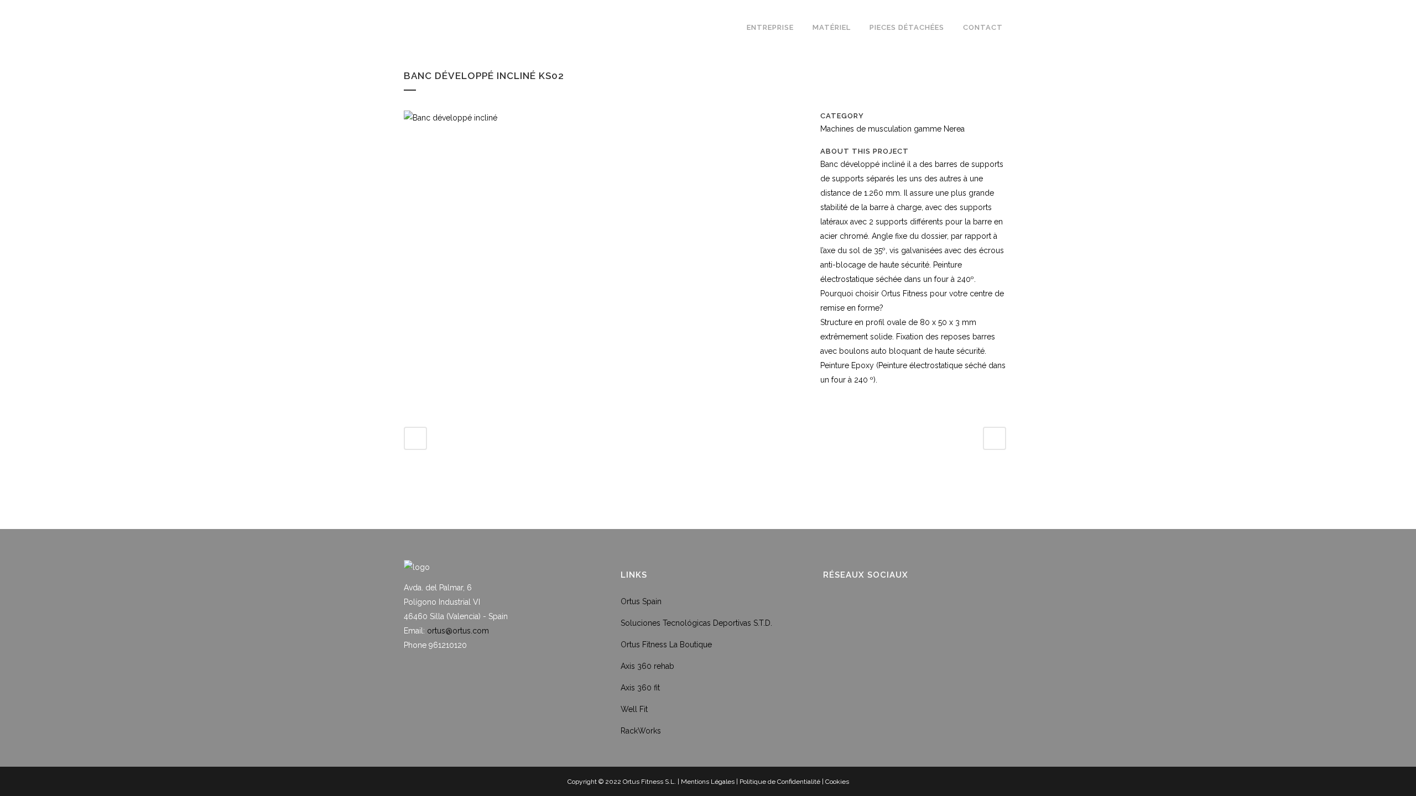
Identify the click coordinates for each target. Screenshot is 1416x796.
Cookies (837, 781)
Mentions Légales (708, 781)
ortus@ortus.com (458, 630)
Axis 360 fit (640, 687)
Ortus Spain (641, 601)
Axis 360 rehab (647, 666)
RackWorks (641, 730)
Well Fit (634, 709)
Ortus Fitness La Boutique (666, 644)
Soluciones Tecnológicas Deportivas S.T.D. (696, 623)
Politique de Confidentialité (780, 781)
